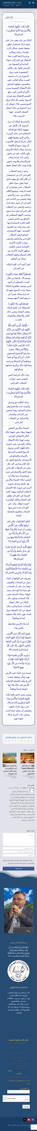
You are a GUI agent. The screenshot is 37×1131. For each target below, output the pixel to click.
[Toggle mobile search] (30, 3)
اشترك (26, 1107)
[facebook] (32, 1119)
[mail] (24, 1119)
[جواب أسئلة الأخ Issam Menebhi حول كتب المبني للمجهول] (27, 758)
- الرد (10, 787)
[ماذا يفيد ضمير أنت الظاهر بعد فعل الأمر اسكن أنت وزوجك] (10, 758)
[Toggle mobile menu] (33, 3)
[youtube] (28, 1119)
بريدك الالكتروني (24, 1089)
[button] (33, 765)
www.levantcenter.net (21, 1070)
